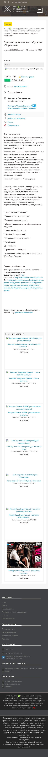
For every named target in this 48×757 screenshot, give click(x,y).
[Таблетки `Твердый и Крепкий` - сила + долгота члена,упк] (24, 373)
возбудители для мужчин (20, 282)
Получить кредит (27, 76)
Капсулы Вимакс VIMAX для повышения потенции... (24, 413)
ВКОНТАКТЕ (9, 653)
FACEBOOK (8, 649)
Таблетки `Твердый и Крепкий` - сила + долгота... (24, 379)
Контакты (5, 639)
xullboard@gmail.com (12, 684)
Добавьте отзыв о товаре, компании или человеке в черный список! (24, 733)
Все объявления (8, 618)
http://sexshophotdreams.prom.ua (29, 277)
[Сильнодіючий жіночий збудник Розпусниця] (24, 475)
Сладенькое (8, 31)
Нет (22, 275)
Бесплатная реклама (10, 635)
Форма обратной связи (13, 681)
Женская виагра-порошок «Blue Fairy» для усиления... (24, 345)
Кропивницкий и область (20, 451)
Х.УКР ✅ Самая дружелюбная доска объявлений (21, 9)
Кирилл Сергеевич (19, 98)
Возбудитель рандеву (20, 287)
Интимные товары (21, 31)
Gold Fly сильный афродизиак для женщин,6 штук (24, 447)
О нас (4, 602)
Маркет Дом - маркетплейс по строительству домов (23, 668)
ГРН (7, 80)
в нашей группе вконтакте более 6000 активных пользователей (18, 657)
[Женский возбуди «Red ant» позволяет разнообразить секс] (24, 510)
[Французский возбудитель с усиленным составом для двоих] (24, 555)
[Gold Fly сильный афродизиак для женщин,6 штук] (24, 441)
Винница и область (20, 417)
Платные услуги (8, 629)
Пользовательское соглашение (14, 612)
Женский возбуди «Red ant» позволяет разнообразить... (24, 516)
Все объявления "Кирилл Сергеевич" (22, 108)
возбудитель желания (19, 285)
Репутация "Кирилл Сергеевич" (20, 106)
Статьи (4, 605)
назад (7, 60)
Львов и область (15, 92)
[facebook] (9, 2)
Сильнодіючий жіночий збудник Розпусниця (24, 481)
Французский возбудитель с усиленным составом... (24, 571)
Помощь (5, 615)
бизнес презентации (31, 744)
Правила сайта (7, 609)
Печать (10, 122)
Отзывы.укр (7, 718)
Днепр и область (20, 349)
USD (21, 80)
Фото (8, 64)
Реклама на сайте (9, 632)
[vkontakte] (5, 2)
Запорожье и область (19, 383)
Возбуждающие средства (14, 272)
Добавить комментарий (23, 312)
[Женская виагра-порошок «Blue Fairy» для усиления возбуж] (24, 339)
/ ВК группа (18, 653)
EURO (14, 80)
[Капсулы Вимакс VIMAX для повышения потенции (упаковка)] (24, 407)
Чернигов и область (20, 483)
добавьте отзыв (27, 723)
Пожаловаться (13, 125)
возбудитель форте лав (18, 280)
